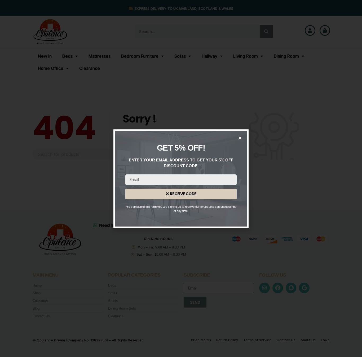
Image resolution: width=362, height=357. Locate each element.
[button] (240, 138)
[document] (181, 178)
